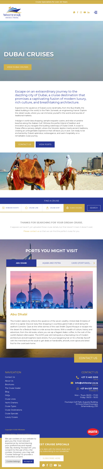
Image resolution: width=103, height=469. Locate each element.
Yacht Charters (11, 403)
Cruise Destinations (13, 410)
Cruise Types (10, 406)
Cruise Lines (10, 399)
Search (94, 208)
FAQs (7, 395)
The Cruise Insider (13, 388)
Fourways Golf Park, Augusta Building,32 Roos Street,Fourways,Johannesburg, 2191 (81, 404)
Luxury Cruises (11, 417)
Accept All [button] (28, 461)
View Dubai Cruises (17, 67)
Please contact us (31, 231)
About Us (9, 381)
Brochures (9, 384)
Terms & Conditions (24, 434)
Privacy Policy (10, 434)
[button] (94, 263)
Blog (7, 392)
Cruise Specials (11, 414)
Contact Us (10, 377)
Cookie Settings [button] (13, 461)
